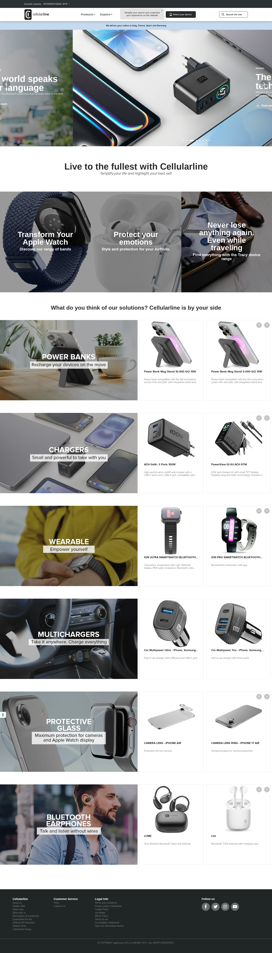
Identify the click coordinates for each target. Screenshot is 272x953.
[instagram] (225, 907)
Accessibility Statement (107, 922)
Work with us (19, 912)
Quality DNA (19, 906)
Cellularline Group (22, 929)
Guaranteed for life (22, 919)
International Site (55, 4)
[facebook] (206, 907)
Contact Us (59, 906)
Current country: (33, 4)
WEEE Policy (101, 916)
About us (17, 903)
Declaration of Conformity (26, 916)
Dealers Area (19, 926)
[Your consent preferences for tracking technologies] (3, 715)
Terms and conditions (106, 903)
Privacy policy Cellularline (108, 906)
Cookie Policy (102, 909)
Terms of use (101, 919)
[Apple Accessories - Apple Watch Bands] (45, 242)
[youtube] (235, 907)
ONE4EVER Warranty (24, 922)
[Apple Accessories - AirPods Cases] (136, 242)
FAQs (56, 903)
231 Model (100, 912)
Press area (18, 909)
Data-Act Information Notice (109, 926)
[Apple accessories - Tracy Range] (226, 242)
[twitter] (215, 907)
